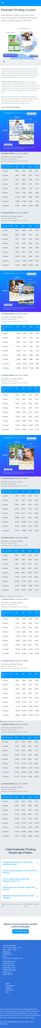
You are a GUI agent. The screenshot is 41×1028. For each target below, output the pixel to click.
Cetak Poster (7, 972)
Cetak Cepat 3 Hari (9, 966)
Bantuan (8, 988)
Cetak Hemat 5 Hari (9, 968)
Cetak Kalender (8, 974)
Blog (7, 992)
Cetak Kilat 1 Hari (8, 963)
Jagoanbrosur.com (17, 1022)
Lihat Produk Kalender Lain (31, 905)
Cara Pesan (9, 990)
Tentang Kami (10, 986)
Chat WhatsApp (20, 931)
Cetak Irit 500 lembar (9, 970)
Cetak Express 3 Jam (9, 961)
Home (7, 984)
